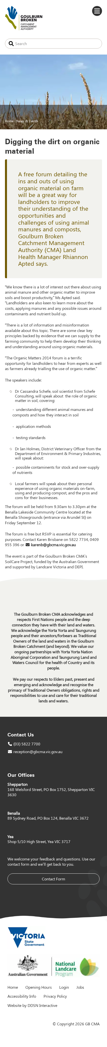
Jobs (80, 987)
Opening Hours (38, 987)
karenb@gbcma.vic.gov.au (53, 544)
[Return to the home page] (23, 28)
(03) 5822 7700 (26, 743)
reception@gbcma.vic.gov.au (37, 751)
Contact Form (53, 878)
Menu (97, 11)
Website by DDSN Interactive (32, 1005)
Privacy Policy (55, 996)
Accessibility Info (21, 996)
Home (9, 121)
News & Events (27, 121)
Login (64, 987)
